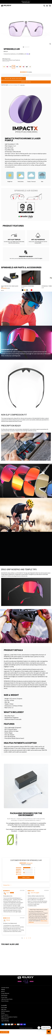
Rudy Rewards (4, 995)
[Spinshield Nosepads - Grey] (27, 290)
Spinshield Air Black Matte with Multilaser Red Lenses (23, 66)
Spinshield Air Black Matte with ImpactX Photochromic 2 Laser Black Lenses (10, 66)
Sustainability (4, 1005)
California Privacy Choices (6, 999)
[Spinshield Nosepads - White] (29, 290)
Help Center (3, 1009)
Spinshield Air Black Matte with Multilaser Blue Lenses (16, 66)
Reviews (3, 1013)
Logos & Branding (5, 1020)
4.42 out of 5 (29, 863)
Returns (3, 991)
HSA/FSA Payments (5, 1011)
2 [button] (24, 938)
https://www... (44, 920)
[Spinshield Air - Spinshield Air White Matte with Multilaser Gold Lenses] (2, 970)
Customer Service (5, 987)
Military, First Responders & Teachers (9, 1017)
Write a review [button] (26, 877)
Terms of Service (4, 1001)
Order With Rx (26, 81)
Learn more (22, 84)
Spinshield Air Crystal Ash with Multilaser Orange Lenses (20, 66)
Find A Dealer (4, 1007)
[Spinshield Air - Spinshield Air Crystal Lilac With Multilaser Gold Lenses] (2, 968)
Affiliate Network (5, 1018)
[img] (6, 890)
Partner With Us (4, 1015)
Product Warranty (5, 993)
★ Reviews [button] (4, 1032)
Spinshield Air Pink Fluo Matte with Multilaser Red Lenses (7, 66)
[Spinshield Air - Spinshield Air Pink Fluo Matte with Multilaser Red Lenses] (4, 968)
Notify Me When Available (13, 78)
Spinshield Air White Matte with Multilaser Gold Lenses (29, 66)
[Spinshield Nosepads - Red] (31, 290)
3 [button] (26, 938)
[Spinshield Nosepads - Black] (22, 290)
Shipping (3, 989)
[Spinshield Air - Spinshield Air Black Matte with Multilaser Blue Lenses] (11, 968)
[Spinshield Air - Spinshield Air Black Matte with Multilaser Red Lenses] (16, 968)
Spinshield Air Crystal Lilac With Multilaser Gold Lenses (3, 66)
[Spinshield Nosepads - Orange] (25, 290)
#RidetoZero (25, 823)
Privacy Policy (4, 997)
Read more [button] (31, 922)
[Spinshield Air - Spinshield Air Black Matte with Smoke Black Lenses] (18, 968)
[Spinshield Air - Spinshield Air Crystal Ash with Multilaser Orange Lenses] (13, 968)
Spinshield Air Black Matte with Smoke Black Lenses (26, 66)
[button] (23, 72)
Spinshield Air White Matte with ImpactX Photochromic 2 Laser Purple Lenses (13, 66)
